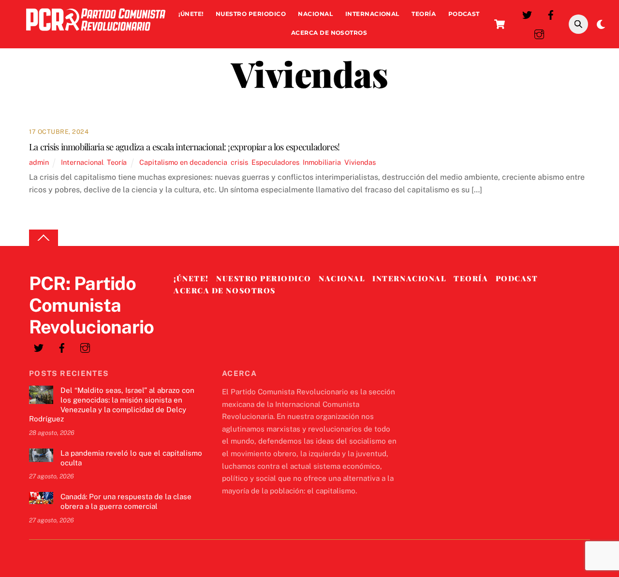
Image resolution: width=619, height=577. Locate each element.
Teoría (424, 13)
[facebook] (550, 13)
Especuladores (275, 162)
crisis (239, 162)
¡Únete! (190, 13)
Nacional (315, 13)
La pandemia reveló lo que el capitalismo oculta (131, 458)
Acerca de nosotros (329, 32)
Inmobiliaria (322, 162)
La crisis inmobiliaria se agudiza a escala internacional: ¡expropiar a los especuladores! (184, 147)
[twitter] (527, 13)
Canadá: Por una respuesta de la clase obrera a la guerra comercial (126, 501)
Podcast (464, 13)
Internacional (372, 13)
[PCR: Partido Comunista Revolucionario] (95, 33)
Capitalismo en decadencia (183, 162)
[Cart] (499, 24)
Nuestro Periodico (251, 13)
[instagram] (539, 33)
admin (39, 162)
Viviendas (360, 162)
